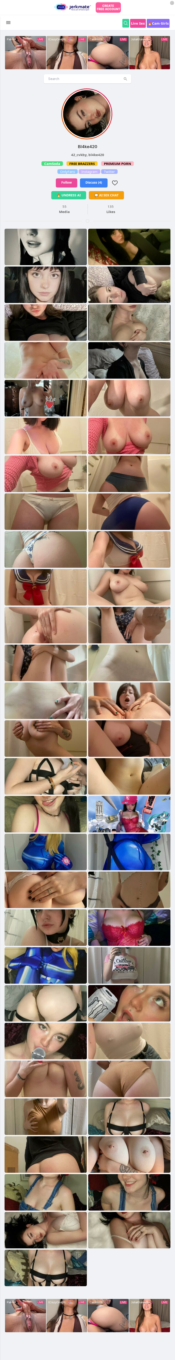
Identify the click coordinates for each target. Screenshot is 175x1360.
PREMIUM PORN (117, 163)
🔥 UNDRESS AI (69, 195)
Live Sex (138, 23)
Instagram (89, 171)
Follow (66, 182)
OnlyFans (67, 171)
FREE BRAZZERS (82, 163)
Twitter (109, 171)
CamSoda (52, 163)
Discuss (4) (93, 182)
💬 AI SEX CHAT (106, 195)
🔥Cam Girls (158, 23)
